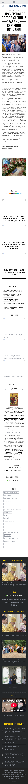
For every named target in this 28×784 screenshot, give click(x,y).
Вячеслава (15, 414)
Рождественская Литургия (11, 492)
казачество (7, 535)
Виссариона (20, 415)
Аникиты (20, 408)
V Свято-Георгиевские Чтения (12, 527)
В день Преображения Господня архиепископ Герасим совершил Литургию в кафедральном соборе (15, 754)
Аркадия (16, 418)
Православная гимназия (10, 498)
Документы (14, 286)
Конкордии (19, 446)
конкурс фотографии (9, 529)
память (6, 506)
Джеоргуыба (7, 512)
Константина (8, 449)
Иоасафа (20, 414)
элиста (6, 544)
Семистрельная (8, 456)
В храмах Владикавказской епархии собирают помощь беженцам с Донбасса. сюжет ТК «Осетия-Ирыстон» (14, 357)
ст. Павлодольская (9, 521)
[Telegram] (20, 193)
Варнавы (16, 416)
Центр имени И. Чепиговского (12, 470)
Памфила (15, 411)
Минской (19, 453)
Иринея (7, 446)
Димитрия (21, 416)
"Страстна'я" (17, 454)
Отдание (7, 435)
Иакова (17, 419)
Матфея (6, 416)
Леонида (22, 423)
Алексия (12, 422)
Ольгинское (7, 504)
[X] (12, 193)
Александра (18, 409)
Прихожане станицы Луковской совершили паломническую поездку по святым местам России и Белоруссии (14, 245)
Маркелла (7, 419)
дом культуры (7, 495)
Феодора (17, 420)
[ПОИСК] (25, 2)
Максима (13, 438)
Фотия (15, 408)
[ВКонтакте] (7, 193)
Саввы (5, 418)
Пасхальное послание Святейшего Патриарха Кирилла (13, 307)
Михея (15, 415)
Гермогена (11, 418)
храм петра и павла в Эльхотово (12, 509)
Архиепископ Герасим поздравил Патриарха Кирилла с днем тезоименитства (13, 295)
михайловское (8, 501)
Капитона (21, 411)
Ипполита (21, 445)
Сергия (7, 414)
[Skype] (18, 193)
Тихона (12, 443)
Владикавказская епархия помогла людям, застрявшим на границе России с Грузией (14, 336)
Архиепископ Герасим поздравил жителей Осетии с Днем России (13, 291)
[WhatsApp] (16, 193)
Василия (20, 422)
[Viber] (14, 193)
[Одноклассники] (10, 193)
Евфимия (10, 416)
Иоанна (6, 415)
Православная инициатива (11, 538)
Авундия (11, 446)
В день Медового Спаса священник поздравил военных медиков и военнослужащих (15, 763)
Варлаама (19, 412)
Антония (11, 415)
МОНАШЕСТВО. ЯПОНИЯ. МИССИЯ (14, 715)
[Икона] (14, 406)
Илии (10, 414)
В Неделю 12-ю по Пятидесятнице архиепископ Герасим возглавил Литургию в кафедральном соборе (14, 218)
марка (6, 518)
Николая (13, 424)
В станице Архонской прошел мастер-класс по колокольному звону (14, 272)
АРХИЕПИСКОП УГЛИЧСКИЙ (11, 524)
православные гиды (9, 541)
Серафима (6, 450)
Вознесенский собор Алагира (12, 532)
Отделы (6, 515)
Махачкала (7, 547)
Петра (21, 419)
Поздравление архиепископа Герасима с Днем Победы (12, 300)
